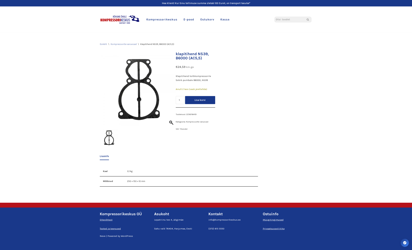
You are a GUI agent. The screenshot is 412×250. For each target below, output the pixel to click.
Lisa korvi (200, 100)
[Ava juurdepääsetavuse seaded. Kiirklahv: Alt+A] (405, 243)
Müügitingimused (273, 219)
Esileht (103, 44)
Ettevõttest (106, 219)
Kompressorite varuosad (124, 44)
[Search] (307, 19)
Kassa (224, 19)
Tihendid (183, 129)
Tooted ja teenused (110, 228)
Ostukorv (207, 19)
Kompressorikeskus (161, 19)
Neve (102, 236)
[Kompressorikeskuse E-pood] (120, 19)
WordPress (127, 236)
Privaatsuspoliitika (274, 228)
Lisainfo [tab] (104, 156)
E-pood (188, 19)
